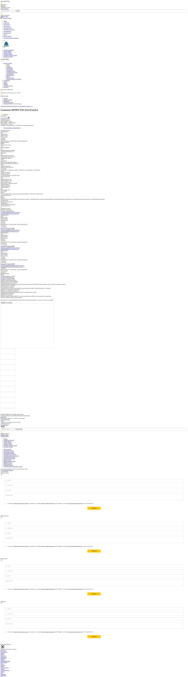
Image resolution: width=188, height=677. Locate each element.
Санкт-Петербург (5, 670)
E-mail (9, 490)
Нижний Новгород (5, 661)
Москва (2, 659)
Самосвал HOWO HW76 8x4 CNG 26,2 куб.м (12, 267)
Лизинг (8, 52)
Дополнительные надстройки (11, 38)
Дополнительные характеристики (12, 128)
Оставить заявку (5, 59)
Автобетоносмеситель (9, 29)
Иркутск (3, 6)
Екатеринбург (4, 652)
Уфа (2, 673)
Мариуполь (3, 658)
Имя (9, 480)
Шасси (5, 34)
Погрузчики (7, 24)
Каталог (6, 439)
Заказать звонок (4, 436)
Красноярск (3, 657)
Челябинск (3, 675)
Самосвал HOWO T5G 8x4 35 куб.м (10, 213)
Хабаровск (3, 674)
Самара (2, 669)
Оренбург (3, 665)
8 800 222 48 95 (4, 16)
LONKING (8, 465)
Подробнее (3, 228)
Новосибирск (4, 662)
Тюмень (3, 671)
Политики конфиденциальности (48, 503)
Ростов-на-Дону (5, 667)
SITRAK (8, 462)
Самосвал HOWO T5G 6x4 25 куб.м (10, 249)
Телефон (10, 485)
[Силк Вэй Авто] (5, 1)
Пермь (2, 666)
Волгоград (3, 650)
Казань (2, 654)
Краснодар (3, 655)
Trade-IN (8, 54)
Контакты (8, 56)
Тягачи (5, 21)
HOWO (8, 464)
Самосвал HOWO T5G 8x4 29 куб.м (10, 231)
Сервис (7, 51)
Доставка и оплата (10, 55)
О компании (9, 50)
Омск (2, 663)
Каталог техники (7, 18)
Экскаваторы (7, 26)
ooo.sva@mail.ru (5, 8)
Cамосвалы (6, 22)
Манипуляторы (7, 36)
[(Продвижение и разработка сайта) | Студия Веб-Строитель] (7, 470)
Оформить (3, 302)
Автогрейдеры (7, 31)
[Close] (3, 647)
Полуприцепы (7, 33)
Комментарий (9, 495)
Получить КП (4, 118)
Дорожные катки (8, 28)
